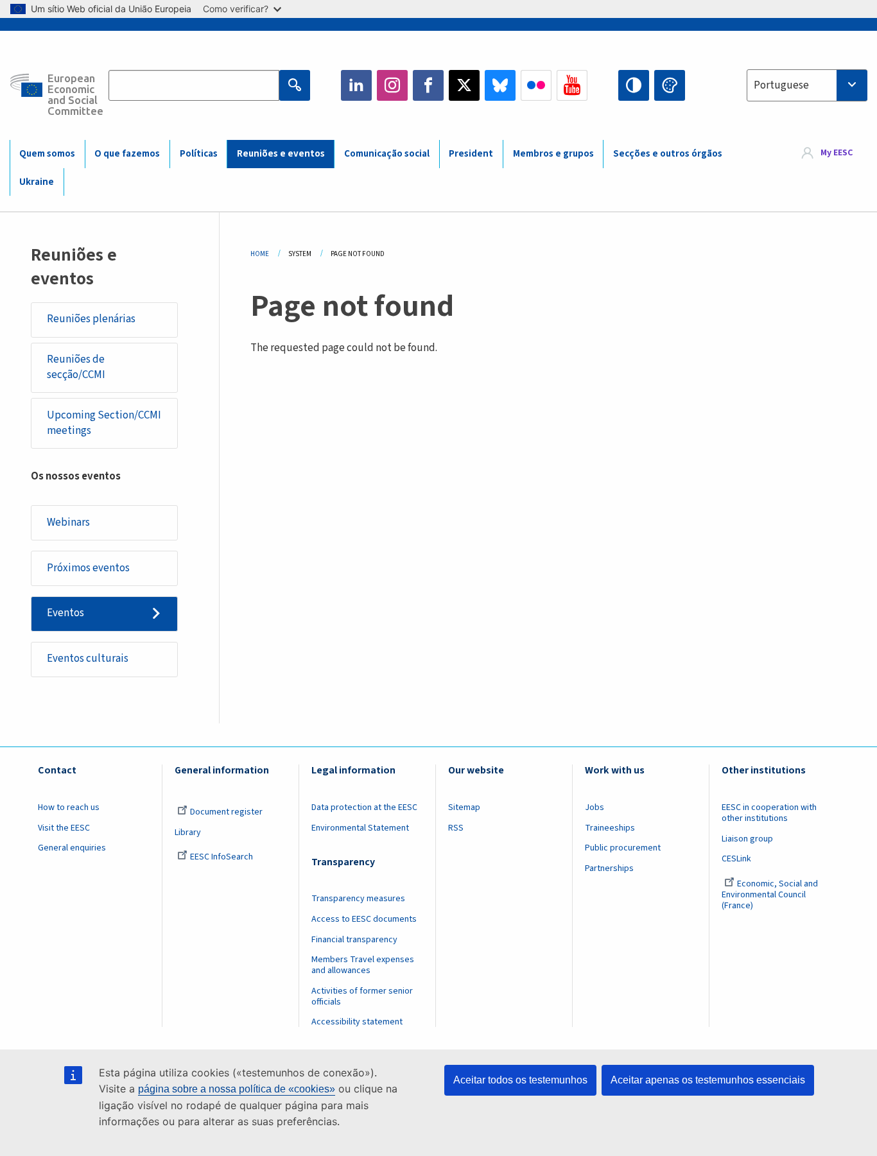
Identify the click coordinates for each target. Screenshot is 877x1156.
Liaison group (747, 838)
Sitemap (464, 807)
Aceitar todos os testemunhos (520, 1079)
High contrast (633, 85)
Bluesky (500, 85)
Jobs (594, 807)
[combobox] (807, 85)
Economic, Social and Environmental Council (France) (770, 894)
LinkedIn (356, 85)
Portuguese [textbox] (781, 85)
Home (259, 254)
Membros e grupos (553, 153)
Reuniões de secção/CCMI (76, 367)
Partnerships (609, 868)
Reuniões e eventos (281, 153)
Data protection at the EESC (364, 807)
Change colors (669, 85)
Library (188, 832)
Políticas (199, 153)
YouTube (572, 85)
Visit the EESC (64, 828)
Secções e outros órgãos (667, 153)
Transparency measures (358, 898)
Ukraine (36, 182)
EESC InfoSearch (221, 856)
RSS (456, 828)
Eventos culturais (87, 658)
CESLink (736, 858)
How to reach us (69, 807)
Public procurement (623, 847)
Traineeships (610, 828)
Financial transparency (354, 939)
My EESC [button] (837, 153)
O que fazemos (127, 153)
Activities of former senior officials (362, 996)
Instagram (392, 85)
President (471, 153)
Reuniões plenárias (91, 319)
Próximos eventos (88, 568)
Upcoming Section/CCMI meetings (104, 423)
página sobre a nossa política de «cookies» (236, 1088)
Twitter (464, 85)
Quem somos (47, 153)
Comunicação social (387, 153)
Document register (226, 812)
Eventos (65, 613)
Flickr (536, 85)
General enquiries (72, 847)
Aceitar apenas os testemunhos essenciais (708, 1079)
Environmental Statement (360, 828)
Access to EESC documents (364, 919)
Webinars (68, 522)
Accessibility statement (357, 1021)
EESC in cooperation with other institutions (769, 813)
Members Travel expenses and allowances (362, 965)
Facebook (428, 85)
